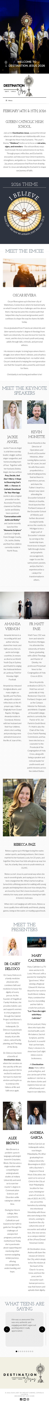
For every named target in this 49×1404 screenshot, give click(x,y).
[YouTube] (24, 1399)
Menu (10, 100)
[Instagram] (28, 1399)
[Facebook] (21, 1399)
